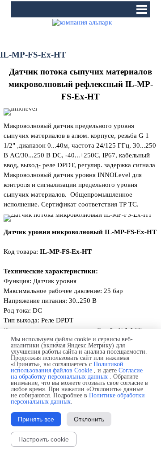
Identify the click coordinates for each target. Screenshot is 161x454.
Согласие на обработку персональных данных (77, 373)
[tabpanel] (80, 84)
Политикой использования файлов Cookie (67, 367)
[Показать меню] (142, 9)
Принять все (36, 419)
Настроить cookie (43, 439)
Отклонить (89, 419)
